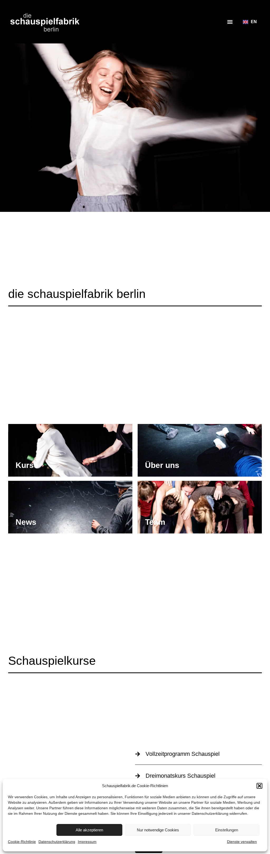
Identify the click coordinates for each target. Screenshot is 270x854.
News (26, 522)
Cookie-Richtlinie (22, 842)
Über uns (162, 465)
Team (155, 522)
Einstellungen (226, 830)
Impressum (87, 842)
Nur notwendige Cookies (158, 830)
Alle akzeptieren (89, 830)
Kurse (27, 465)
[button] (259, 785)
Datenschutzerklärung (210, 813)
